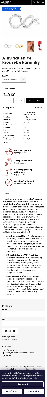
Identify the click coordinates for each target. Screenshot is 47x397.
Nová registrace (8, 337)
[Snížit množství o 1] (11, 100)
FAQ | (7, 367)
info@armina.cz (12, 350)
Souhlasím (33, 391)
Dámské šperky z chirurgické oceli (30, 113)
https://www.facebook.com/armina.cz (21, 353)
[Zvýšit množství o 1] (22, 100)
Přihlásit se (10, 331)
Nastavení (23, 384)
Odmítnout (11, 391)
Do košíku (36, 100)
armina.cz (10, 355)
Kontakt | (10, 369)
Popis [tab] (7, 193)
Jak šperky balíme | (34, 367)
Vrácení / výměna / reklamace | (27, 369)
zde (35, 378)
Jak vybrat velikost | (18, 367)
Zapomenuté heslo (9, 339)
